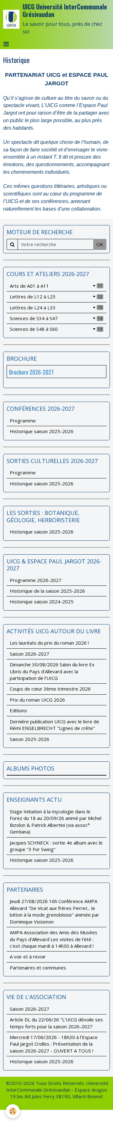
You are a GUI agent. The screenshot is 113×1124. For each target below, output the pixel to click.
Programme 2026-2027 (36, 580)
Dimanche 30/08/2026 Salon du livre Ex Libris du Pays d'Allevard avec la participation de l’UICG (52, 671)
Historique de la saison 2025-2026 (47, 591)
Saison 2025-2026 (29, 739)
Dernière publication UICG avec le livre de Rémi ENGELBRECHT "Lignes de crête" (54, 724)
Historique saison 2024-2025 (41, 601)
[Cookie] (13, 1111)
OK (99, 244)
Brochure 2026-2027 (31, 372)
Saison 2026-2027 (29, 654)
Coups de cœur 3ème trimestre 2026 (50, 689)
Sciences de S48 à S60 (56, 329)
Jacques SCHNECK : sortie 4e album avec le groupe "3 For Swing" (56, 845)
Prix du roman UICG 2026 (37, 700)
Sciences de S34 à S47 (56, 318)
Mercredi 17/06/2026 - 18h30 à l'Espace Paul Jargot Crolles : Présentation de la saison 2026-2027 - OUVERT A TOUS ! (54, 1044)
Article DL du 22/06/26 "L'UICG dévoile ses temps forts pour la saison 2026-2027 (56, 1022)
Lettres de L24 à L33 (56, 307)
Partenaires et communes (38, 967)
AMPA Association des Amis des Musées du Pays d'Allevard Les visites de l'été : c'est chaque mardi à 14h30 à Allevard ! (53, 939)
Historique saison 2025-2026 (41, 431)
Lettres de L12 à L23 (56, 296)
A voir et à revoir (28, 956)
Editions (18, 710)
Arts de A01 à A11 (56, 286)
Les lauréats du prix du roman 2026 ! (49, 643)
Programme (23, 420)
